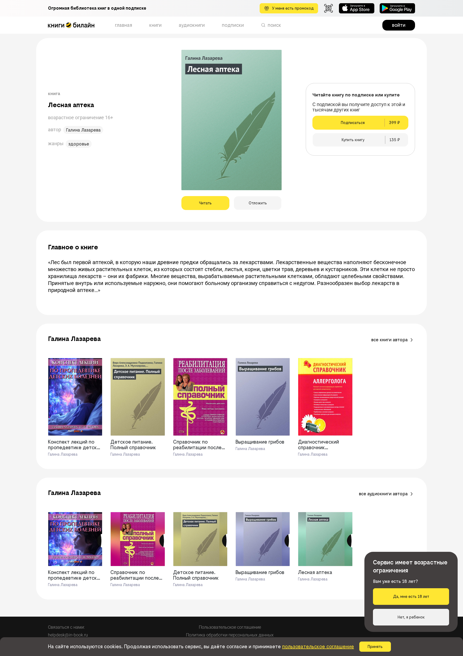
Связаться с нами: (66, 627)
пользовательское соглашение (318, 646)
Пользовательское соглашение (230, 627)
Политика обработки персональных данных (230, 635)
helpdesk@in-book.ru (68, 635)
